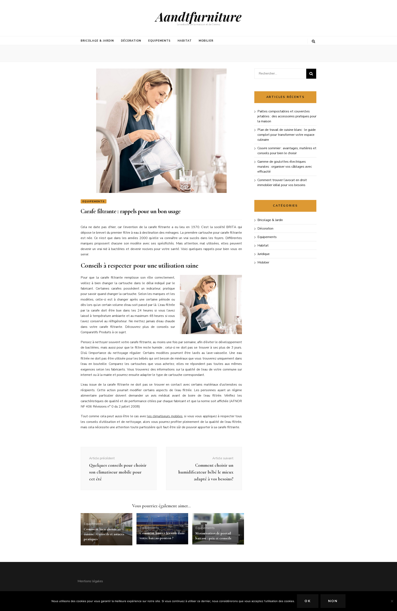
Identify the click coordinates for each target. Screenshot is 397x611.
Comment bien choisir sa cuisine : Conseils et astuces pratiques (104, 534)
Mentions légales (90, 581)
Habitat (185, 41)
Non (333, 601)
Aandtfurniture (199, 16)
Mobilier (206, 41)
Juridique (263, 254)
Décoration (131, 41)
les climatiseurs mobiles (165, 416)
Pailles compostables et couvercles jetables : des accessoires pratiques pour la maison (286, 116)
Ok (308, 601)
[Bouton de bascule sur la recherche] (313, 41)
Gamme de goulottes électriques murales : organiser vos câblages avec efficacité (284, 166)
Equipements (159, 41)
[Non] (392, 601)
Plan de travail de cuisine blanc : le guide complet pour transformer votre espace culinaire (286, 134)
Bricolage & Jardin (97, 41)
